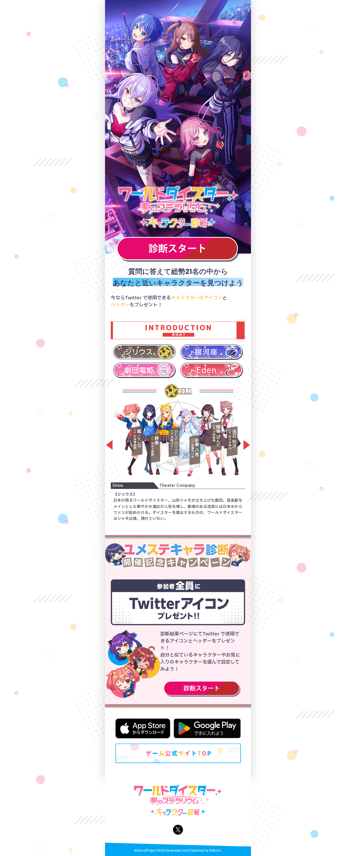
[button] (107, 445)
